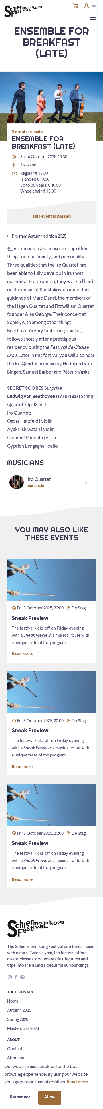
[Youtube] (28, 978)
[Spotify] (22, 978)
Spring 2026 (17, 1020)
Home (13, 1001)
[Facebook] (16, 978)
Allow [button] (50, 1097)
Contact (14, 1049)
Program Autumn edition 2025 (38, 236)
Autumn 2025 (19, 1011)
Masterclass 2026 (23, 1029)
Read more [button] (77, 1082)
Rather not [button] (20, 1097)
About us (15, 1058)
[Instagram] (10, 978)
